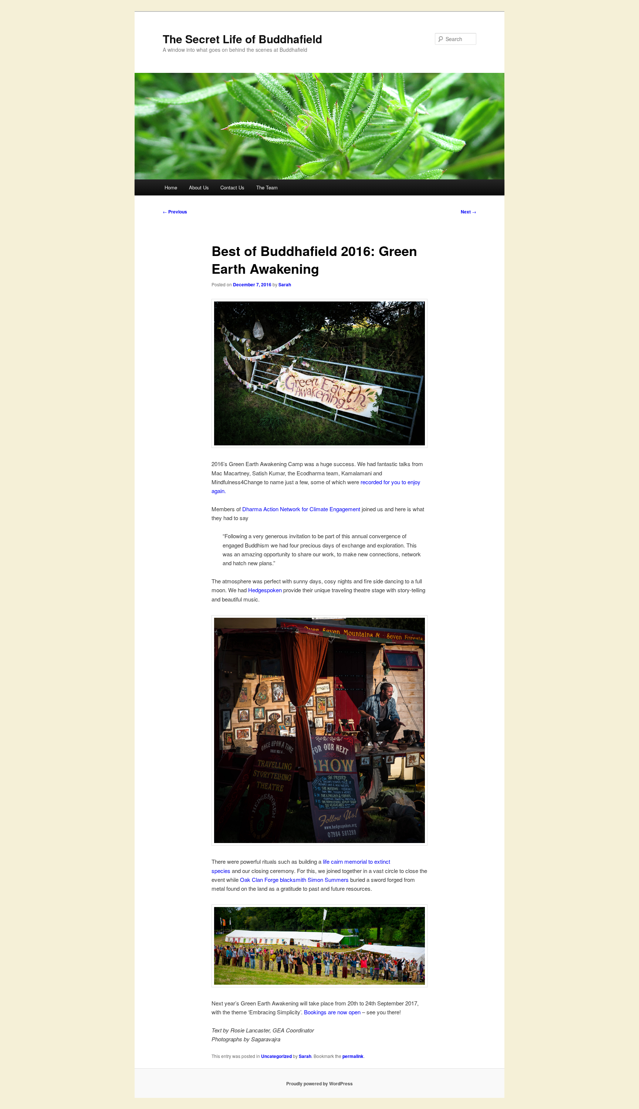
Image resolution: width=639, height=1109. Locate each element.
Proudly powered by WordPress (319, 1083)
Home (171, 187)
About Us (199, 187)
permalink (353, 1056)
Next (468, 211)
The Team (267, 187)
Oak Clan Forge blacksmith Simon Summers (294, 879)
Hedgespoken (265, 590)
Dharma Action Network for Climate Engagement (301, 509)
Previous (175, 211)
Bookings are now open (332, 1012)
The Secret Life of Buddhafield (242, 39)
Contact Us (232, 187)
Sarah (284, 284)
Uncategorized (276, 1056)
